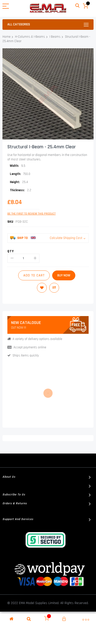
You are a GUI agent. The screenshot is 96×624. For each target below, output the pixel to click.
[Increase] (35, 258)
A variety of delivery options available (37, 339)
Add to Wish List (42, 288)
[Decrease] (12, 258)
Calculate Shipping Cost (66, 238)
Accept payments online (30, 347)
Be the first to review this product (31, 214)
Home (6, 37)
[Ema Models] (48, 8)
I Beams (55, 37)
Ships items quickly (26, 355)
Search (77, 5)
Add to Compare (54, 288)
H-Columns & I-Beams (30, 37)
